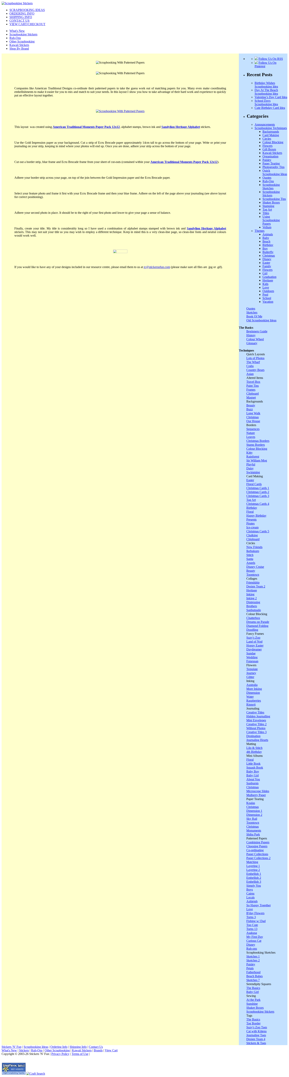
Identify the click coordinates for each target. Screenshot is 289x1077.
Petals (250, 968)
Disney (266, 259)
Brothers (251, 606)
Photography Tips (273, 167)
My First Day (254, 936)
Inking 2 (251, 598)
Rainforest (252, 456)
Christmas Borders (257, 440)
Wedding (252, 657)
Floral (250, 511)
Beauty (250, 405)
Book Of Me (254, 316)
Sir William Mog (256, 460)
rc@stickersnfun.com (157, 267)
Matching (252, 862)
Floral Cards (254, 484)
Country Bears (255, 370)
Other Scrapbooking (22, 41)
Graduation (269, 277)
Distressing (253, 602)
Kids (265, 284)
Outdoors (268, 291)
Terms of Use (80, 1054)
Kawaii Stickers (19, 45)
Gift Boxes (269, 149)
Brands (98, 1050)
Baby (265, 238)
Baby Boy (252, 771)
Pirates (250, 523)
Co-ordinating (255, 850)
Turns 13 (251, 929)
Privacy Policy (60, 1054)
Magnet (251, 397)
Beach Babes (254, 976)
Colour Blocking (272, 142)
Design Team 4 (255, 1039)
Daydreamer (254, 649)
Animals (267, 234)
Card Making (270, 135)
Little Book (253, 763)
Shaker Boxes (271, 202)
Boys (249, 889)
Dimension (253, 692)
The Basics (253, 988)
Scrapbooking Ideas (36, 1046)
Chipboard (253, 539)
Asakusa (251, 933)
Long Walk (253, 413)
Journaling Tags (256, 1035)
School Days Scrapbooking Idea (266, 102)
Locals (250, 897)
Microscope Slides (257, 791)
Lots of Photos (255, 358)
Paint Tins (252, 385)
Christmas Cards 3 (257, 496)
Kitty (249, 452)
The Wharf (253, 362)
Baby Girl (252, 775)
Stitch (249, 555)
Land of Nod (254, 641)
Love (265, 287)
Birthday (267, 245)
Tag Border (253, 1023)
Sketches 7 (253, 980)
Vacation (267, 301)
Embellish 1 (253, 873)
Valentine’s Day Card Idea (271, 97)
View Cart (111, 1050)
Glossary (251, 343)
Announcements (265, 124)
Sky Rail (251, 818)
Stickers (24, 1050)
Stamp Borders (255, 444)
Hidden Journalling (258, 716)
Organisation (270, 156)
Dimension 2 (254, 814)
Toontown (252, 574)
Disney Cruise (255, 566)
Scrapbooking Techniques (271, 128)
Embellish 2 (253, 877)
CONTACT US (19, 20)
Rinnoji (251, 704)
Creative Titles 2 (256, 724)
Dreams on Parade (257, 622)
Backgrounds (270, 131)
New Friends (254, 547)
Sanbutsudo (253, 610)
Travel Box (253, 381)
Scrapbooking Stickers (23, 34)
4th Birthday (254, 751)
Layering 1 (253, 866)
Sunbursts (252, 783)
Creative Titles (255, 712)
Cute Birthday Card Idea (270, 107)
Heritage (267, 280)
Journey (251, 673)
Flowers (267, 145)
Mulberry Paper (256, 795)
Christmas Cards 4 (257, 503)
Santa (249, 559)
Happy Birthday (256, 515)
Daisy (250, 468)
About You (253, 779)
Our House (253, 421)
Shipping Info (78, 1046)
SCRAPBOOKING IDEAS (27, 10)
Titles (265, 213)
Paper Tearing (271, 163)
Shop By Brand (19, 48)
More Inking (254, 688)
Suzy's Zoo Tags (256, 1027)
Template (252, 669)
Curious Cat (253, 940)
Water (250, 696)
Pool (265, 294)
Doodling (252, 629)
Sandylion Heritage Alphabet (180, 127)
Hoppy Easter (254, 645)
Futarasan (252, 661)
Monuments (253, 830)
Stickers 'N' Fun (11, 1046)
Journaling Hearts (257, 740)
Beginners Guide (256, 331)
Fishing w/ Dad (256, 921)
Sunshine (252, 1003)
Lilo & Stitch (254, 747)
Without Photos (255, 728)
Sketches (251, 312)
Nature (250, 433)
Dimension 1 (254, 810)
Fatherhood (253, 972)
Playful (250, 464)
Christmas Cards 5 (257, 531)
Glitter (250, 677)
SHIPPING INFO (20, 17)
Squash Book (254, 767)
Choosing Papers (256, 846)
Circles (266, 138)
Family (266, 266)
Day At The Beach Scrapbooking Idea (266, 91)
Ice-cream (252, 527)
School (266, 298)
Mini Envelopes (256, 720)
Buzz (249, 409)
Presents (251, 519)
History (251, 335)
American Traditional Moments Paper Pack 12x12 (86, 127)
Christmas (268, 255)
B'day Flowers (255, 913)
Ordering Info (58, 1046)
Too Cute (252, 925)
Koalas (250, 803)
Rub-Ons (15, 38)
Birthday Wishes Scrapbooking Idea (266, 84)
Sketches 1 (253, 956)
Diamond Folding (257, 625)
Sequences (253, 429)
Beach (266, 241)
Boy (265, 248)
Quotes (266, 177)
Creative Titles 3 (256, 732)
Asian (250, 374)
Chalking (252, 535)
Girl (264, 273)
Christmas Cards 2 (257, 492)
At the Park (253, 999)
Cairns (250, 893)
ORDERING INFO (21, 13)
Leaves (250, 437)
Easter (266, 262)
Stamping (268, 206)
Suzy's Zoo (253, 637)
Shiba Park (253, 834)
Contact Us (96, 1046)
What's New (17, 30)
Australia (252, 685)
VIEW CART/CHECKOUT (27, 24)
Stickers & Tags (256, 1043)
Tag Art (267, 209)
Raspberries (253, 700)
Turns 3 (251, 917)
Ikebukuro (252, 551)
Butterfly (267, 252)
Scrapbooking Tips (274, 199)
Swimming (253, 472)
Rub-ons (251, 948)
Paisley (266, 160)
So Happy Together (258, 905)
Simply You (253, 885)
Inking (250, 594)
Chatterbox (253, 618)
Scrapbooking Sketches (271, 186)
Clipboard (252, 393)
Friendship (253, 582)
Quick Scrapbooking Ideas (274, 172)
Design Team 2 (255, 586)
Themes (259, 230)
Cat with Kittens (256, 1031)
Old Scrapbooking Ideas (261, 320)
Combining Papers (257, 842)
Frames (250, 389)
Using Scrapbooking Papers (271, 220)
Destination (253, 736)
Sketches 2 (253, 960)
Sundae (251, 653)
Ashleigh (252, 901)
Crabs (250, 366)
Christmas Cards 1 (257, 488)
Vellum (266, 227)
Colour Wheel (255, 339)
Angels (250, 562)
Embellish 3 (253, 881)
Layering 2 (253, 870)
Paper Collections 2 (258, 858)
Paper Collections (257, 854)
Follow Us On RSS (271, 58)
